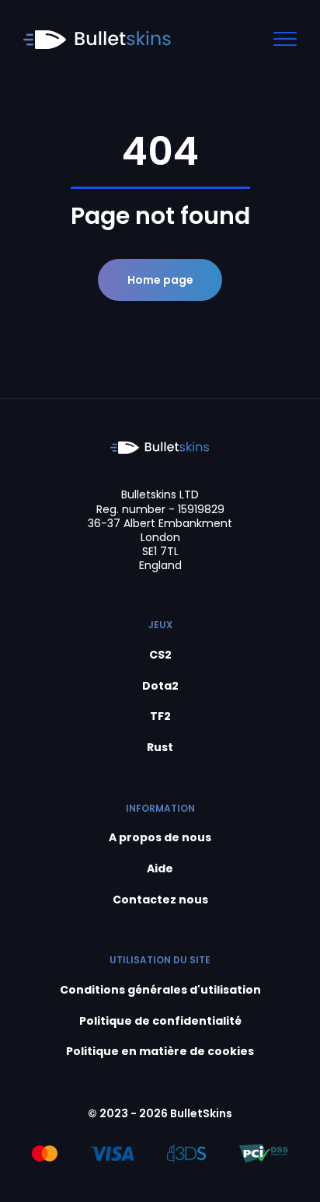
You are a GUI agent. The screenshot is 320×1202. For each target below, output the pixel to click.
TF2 (160, 716)
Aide (160, 868)
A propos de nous (160, 837)
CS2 (160, 655)
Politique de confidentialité (160, 1021)
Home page (160, 280)
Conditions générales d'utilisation (160, 990)
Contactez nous (160, 900)
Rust (160, 747)
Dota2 (160, 686)
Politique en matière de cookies (160, 1051)
